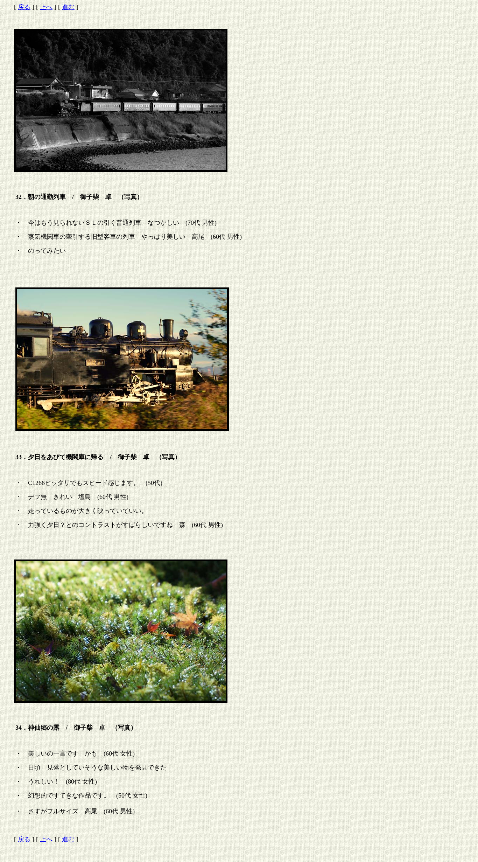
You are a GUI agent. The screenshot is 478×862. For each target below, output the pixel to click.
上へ (46, 7)
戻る (24, 7)
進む (68, 7)
